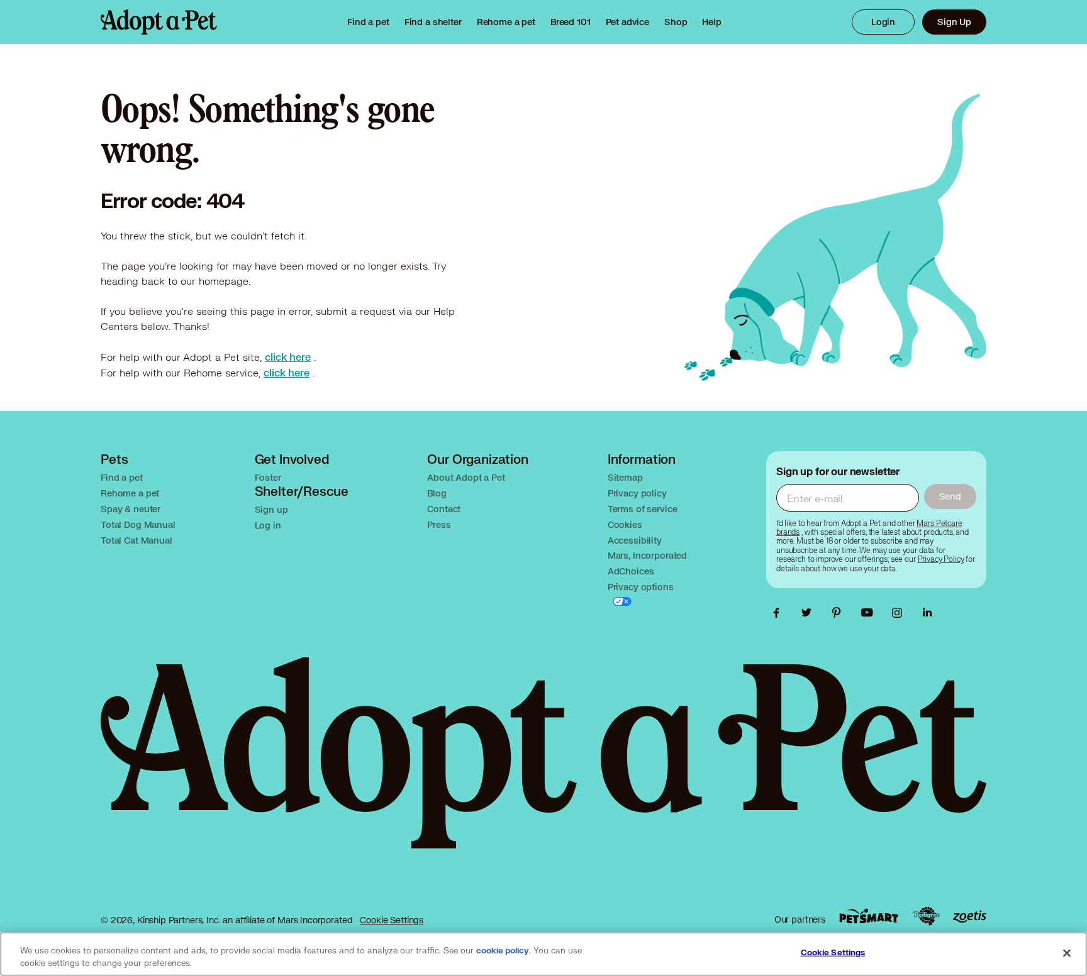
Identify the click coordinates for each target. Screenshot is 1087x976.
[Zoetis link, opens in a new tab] (969, 916)
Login (883, 21)
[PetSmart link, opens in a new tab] (869, 916)
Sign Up (954, 21)
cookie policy (502, 951)
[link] (506, 22)
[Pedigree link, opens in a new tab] (926, 916)
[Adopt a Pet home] (159, 22)
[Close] (1067, 953)
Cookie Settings (391, 919)
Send (950, 496)
